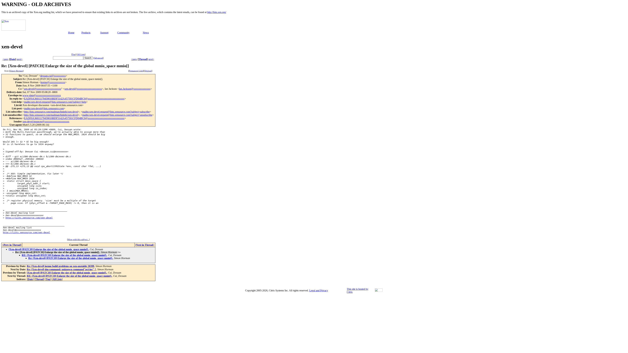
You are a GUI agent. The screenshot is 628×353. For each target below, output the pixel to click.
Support (104, 32)
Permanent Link (136, 71)
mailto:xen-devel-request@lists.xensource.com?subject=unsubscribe (117, 115)
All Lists (81, 54)
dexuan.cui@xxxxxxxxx (53, 75)
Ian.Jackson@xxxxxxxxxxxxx (134, 88)
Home (71, 32)
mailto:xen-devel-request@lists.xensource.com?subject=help (55, 102)
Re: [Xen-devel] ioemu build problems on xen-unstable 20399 (60, 266)
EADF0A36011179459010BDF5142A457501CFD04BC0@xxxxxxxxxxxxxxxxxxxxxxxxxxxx (74, 98)
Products (85, 32)
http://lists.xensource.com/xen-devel (29, 218)
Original (148, 71)
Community (123, 32)
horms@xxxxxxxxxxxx (53, 82)
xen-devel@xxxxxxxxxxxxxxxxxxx (42, 88)
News (146, 32)
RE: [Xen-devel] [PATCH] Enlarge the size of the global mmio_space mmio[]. (64, 255)
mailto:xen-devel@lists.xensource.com (44, 108)
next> (20, 59)
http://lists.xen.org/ (216, 12)
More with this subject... (78, 239)
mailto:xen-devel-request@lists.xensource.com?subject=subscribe (116, 111)
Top (73, 54)
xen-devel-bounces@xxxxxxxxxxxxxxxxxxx (46, 121)
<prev (5, 59)
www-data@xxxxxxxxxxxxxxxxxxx (42, 95)
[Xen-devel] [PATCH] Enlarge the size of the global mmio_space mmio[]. (48, 249)
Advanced (98, 58)
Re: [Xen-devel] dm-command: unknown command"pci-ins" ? (61, 269)
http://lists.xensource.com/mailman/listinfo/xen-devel (51, 111)
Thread (143, 59)
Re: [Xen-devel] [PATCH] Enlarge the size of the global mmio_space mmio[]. (70, 258)
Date (12, 59)
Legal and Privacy (318, 290)
